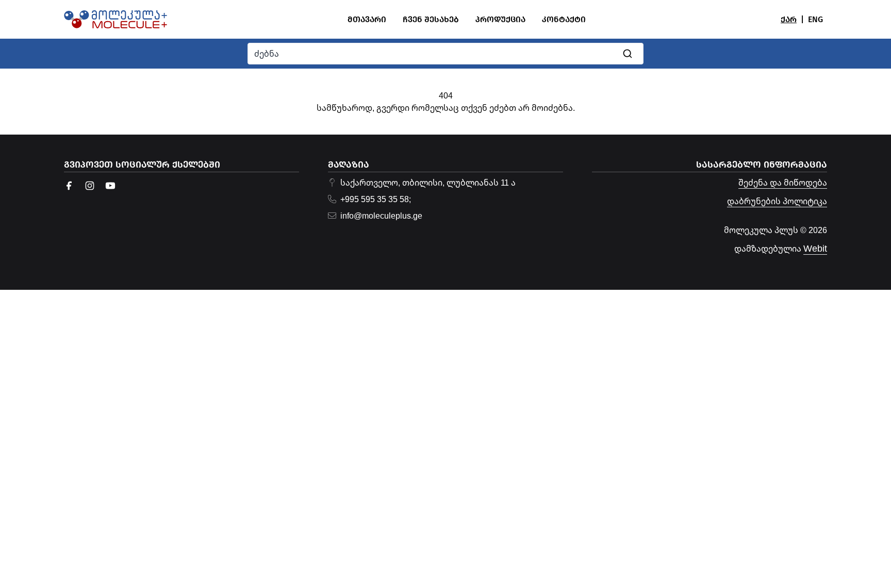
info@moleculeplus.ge (381, 215)
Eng (815, 19)
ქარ (789, 19)
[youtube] (110, 185)
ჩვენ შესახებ (431, 19)
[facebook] (69, 185)
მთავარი (367, 19)
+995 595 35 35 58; (375, 199)
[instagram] (90, 185)
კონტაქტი (564, 19)
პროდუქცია (500, 19)
